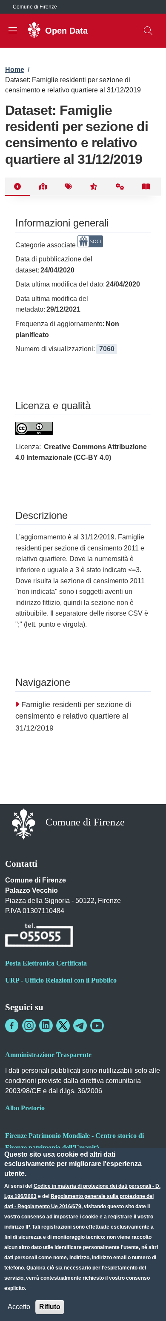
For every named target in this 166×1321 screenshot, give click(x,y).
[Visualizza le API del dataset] (120, 187)
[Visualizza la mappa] (43, 187)
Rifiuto (49, 1306)
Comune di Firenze (35, 7)
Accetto (19, 1306)
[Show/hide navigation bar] (12, 30)
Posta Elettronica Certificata (46, 963)
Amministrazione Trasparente (48, 1054)
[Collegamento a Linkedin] (46, 1025)
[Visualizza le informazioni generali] (17, 187)
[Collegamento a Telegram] (80, 1025)
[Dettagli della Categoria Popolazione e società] (90, 245)
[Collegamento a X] (63, 1025)
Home (14, 69)
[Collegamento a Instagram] (29, 1025)
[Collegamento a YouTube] (97, 1025)
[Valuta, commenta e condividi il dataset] (94, 187)
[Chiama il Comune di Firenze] (39, 936)
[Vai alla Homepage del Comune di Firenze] (23, 823)
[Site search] (148, 31)
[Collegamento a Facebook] (12, 1025)
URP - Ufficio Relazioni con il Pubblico (61, 980)
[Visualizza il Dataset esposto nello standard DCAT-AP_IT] (146, 187)
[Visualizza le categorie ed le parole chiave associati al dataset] (68, 187)
